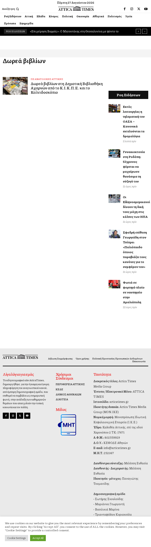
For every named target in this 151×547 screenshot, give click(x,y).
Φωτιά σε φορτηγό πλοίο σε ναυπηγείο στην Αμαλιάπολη (134, 292)
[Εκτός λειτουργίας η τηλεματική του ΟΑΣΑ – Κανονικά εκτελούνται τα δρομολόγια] (115, 108)
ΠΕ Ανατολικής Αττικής (47, 79)
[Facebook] (125, 9)
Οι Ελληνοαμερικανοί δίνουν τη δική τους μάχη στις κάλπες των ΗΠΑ (136, 207)
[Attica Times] (19, 356)
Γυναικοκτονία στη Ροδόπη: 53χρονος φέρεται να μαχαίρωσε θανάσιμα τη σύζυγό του (134, 166)
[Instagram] (132, 9)
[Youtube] (146, 9)
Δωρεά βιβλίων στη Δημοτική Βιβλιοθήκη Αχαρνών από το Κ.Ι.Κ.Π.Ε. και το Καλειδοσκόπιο (67, 88)
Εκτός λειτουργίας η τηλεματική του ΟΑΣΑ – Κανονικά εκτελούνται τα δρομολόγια (134, 121)
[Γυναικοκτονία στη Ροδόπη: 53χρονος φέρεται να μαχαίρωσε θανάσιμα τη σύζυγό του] (115, 153)
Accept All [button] (37, 538)
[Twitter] (139, 9)
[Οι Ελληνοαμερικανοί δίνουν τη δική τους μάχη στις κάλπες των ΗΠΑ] (115, 198)
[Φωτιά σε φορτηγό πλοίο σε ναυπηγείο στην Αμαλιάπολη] (115, 284)
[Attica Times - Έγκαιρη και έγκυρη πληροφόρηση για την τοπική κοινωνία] (76, 8)
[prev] (138, 31)
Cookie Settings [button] (16, 538)
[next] (144, 31)
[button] (11, 9)
